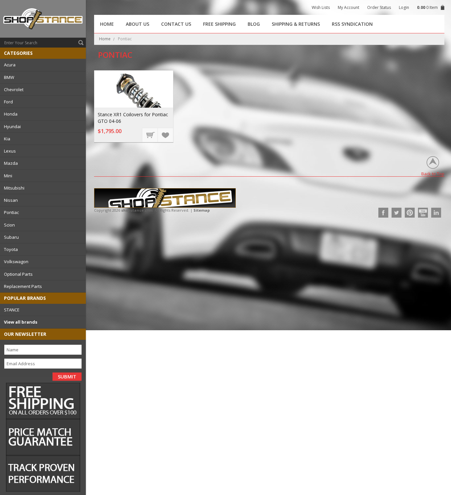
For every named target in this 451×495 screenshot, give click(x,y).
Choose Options (150, 134)
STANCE (11, 310)
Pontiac (11, 212)
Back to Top (432, 173)
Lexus (10, 151)
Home (105, 39)
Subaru (11, 237)
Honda (10, 114)
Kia (7, 139)
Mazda (11, 163)
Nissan (11, 200)
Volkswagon (16, 262)
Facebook (383, 213)
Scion (9, 225)
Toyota (11, 249)
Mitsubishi (14, 188)
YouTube (423, 213)
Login (404, 7)
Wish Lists (321, 7)
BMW (9, 77)
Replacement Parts (23, 286)
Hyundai (12, 126)
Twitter (396, 213)
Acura (10, 65)
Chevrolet (13, 89)
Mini (8, 176)
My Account (348, 7)
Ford (8, 102)
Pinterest (410, 213)
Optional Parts (18, 274)
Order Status (379, 7)
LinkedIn (436, 213)
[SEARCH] (81, 43)
